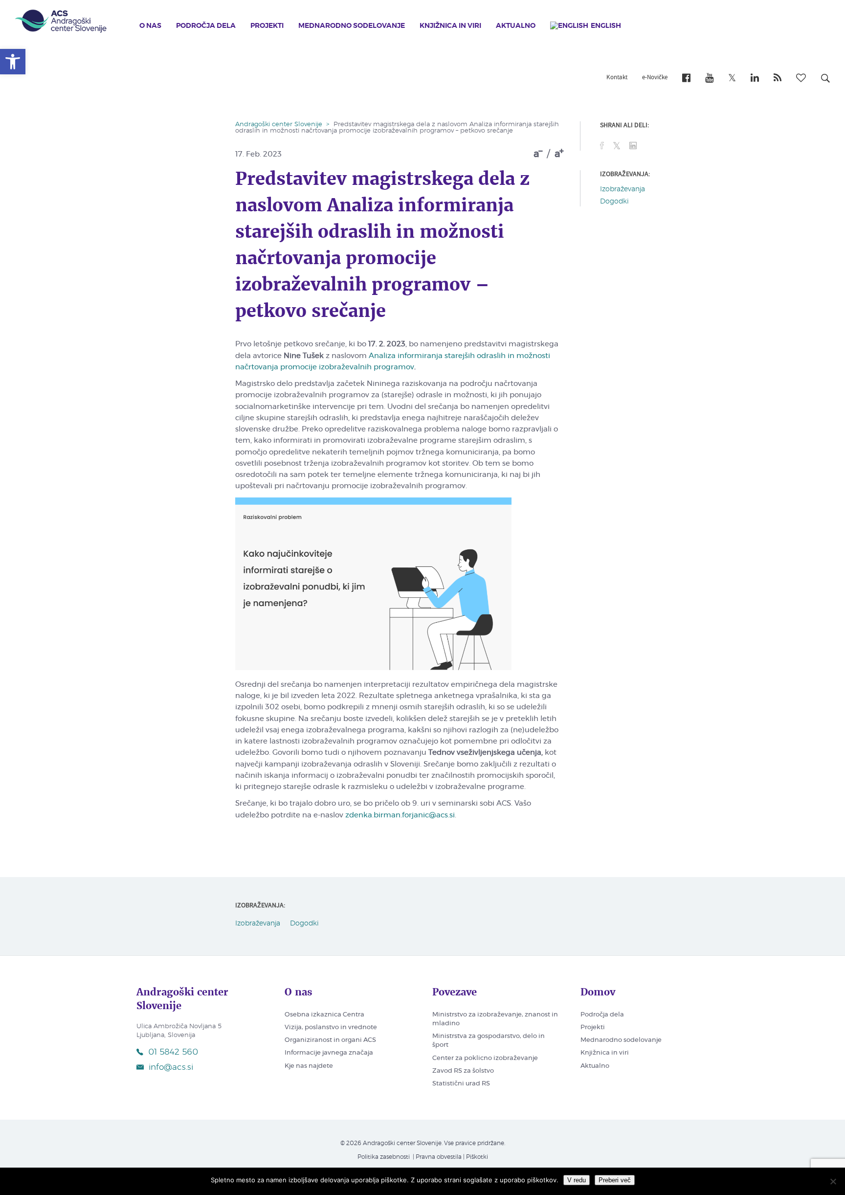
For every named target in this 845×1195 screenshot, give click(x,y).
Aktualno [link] (515, 26)
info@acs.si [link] (171, 1067)
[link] (12, 61)
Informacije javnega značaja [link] (329, 1053)
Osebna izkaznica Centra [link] (324, 1015)
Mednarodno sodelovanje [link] (351, 26)
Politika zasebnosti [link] (383, 1157)
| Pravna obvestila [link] (436, 1157)
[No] (833, 1181)
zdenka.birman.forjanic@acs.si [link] (400, 815)
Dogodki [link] (614, 201)
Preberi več (615, 1180)
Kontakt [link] (616, 78)
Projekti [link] (267, 26)
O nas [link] (150, 26)
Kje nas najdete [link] (309, 1066)
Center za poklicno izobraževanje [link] (485, 1058)
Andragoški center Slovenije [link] (278, 124)
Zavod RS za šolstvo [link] (463, 1071)
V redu (576, 1180)
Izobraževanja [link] (622, 189)
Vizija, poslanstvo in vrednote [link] (331, 1027)
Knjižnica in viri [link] (450, 26)
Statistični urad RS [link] (461, 1084)
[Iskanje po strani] (825, 80)
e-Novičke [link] (654, 78)
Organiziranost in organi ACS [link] (330, 1040)
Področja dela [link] (206, 26)
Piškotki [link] (477, 1157)
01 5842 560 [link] (173, 1052)
